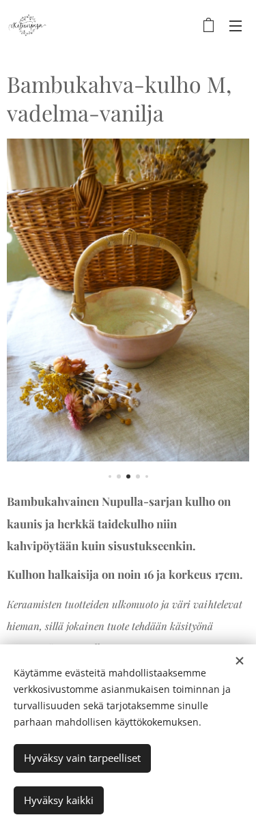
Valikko (235, 25)
